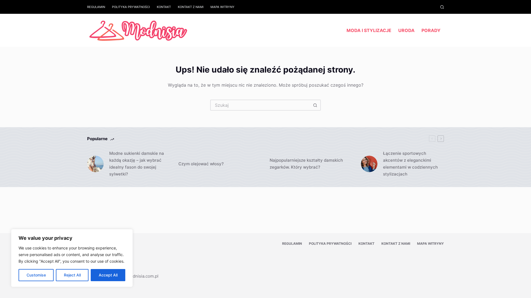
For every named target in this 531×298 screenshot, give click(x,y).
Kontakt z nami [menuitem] (191, 7)
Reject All (72, 275)
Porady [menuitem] (431, 30)
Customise (36, 275)
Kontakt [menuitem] (164, 7)
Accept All (108, 275)
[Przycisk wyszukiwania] (315, 105)
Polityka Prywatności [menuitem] (131, 7)
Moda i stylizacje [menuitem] (369, 30)
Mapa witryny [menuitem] (222, 7)
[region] (72, 258)
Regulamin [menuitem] (96, 7)
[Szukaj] (442, 7)
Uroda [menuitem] (406, 30)
